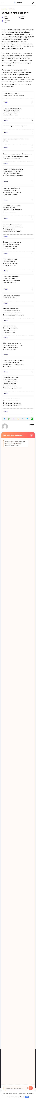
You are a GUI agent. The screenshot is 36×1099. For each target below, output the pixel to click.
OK (27, 1097)
